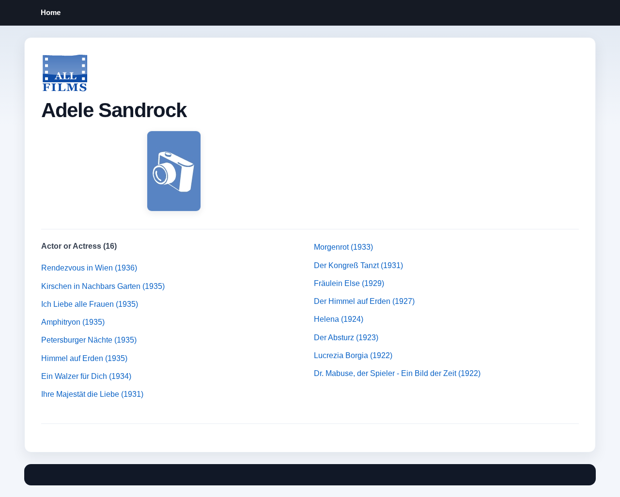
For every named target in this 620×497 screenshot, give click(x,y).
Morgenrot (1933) (343, 247)
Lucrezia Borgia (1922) (353, 355)
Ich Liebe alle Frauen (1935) (89, 304)
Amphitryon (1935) (73, 322)
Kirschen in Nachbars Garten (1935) (103, 286)
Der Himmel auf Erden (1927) (364, 301)
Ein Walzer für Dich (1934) (86, 376)
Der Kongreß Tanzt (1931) (358, 265)
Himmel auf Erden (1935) (84, 358)
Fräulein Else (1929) (349, 283)
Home (51, 12)
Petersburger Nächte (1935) (89, 340)
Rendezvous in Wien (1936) (89, 268)
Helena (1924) (338, 319)
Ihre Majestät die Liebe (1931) (92, 394)
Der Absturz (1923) (346, 337)
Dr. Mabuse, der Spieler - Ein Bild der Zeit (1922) (397, 373)
